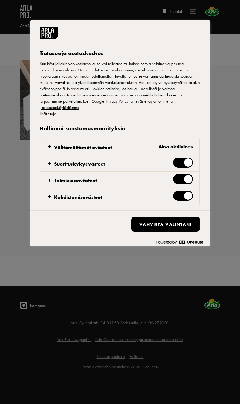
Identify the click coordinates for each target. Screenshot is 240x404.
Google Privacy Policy (110, 101)
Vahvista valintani (165, 224)
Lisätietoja (48, 114)
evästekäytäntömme (152, 101)
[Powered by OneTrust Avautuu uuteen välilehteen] (179, 242)
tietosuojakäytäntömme (60, 107)
